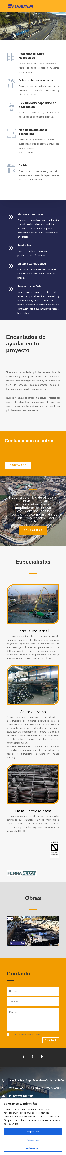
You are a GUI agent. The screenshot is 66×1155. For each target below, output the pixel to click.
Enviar (51, 1040)
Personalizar (33, 1139)
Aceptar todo (33, 1131)
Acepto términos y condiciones (25, 1034)
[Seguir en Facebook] (24, 1056)
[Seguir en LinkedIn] (42, 1056)
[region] (33, 1126)
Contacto (18, 465)
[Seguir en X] (33, 1056)
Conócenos (33, 530)
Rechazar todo (33, 1148)
